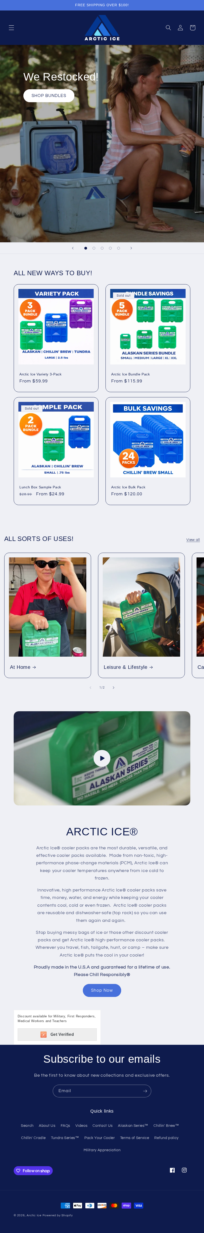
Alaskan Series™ (133, 1126)
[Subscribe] (145, 1091)
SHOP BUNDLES (49, 95)
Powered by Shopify (58, 1215)
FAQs (65, 1126)
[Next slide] (131, 248)
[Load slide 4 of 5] (110, 248)
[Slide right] (113, 687)
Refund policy (166, 1138)
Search (27, 1126)
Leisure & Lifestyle (126, 667)
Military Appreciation (102, 1150)
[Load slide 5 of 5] (118, 248)
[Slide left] (90, 687)
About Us (47, 1126)
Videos (81, 1126)
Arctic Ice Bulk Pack (128, 487)
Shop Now (102, 990)
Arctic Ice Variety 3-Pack (40, 374)
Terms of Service (134, 1138)
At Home (20, 667)
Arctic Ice (34, 1215)
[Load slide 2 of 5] (94, 248)
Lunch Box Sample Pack (40, 487)
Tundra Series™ (65, 1138)
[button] (11, 28)
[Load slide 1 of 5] (86, 248)
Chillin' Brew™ (166, 1126)
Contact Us (103, 1126)
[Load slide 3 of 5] (102, 248)
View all (193, 540)
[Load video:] (102, 758)
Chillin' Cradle (33, 1138)
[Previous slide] (72, 248)
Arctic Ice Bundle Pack (130, 374)
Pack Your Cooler (99, 1138)
